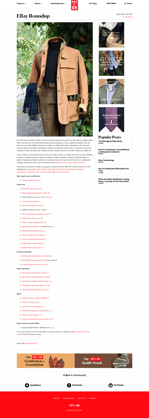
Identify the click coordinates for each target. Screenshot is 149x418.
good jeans (72, 169)
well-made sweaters (62, 172)
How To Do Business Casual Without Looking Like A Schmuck (113, 151)
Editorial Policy (68, 398)
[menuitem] (20, 3)
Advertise (92, 398)
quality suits (35, 169)
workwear (80, 169)
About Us (56, 398)
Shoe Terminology (106, 160)
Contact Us (82, 398)
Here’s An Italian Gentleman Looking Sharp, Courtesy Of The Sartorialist (113, 180)
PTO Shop (93, 3)
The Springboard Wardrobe (110, 141)
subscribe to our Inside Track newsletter (70, 162)
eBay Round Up (31, 343)
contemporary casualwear (26, 172)
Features (20, 3)
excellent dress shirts (49, 169)
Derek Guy (128, 17)
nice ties (40, 172)
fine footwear (62, 169)
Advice (37, 3)
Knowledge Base (57, 3)
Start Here (111, 3)
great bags (47, 172)
